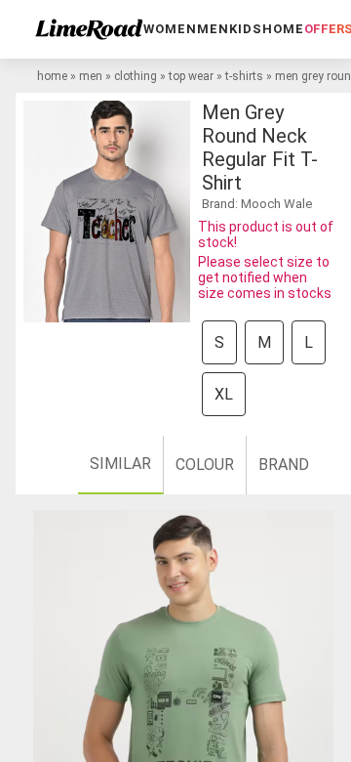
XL (223, 394)
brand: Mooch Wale (257, 203)
